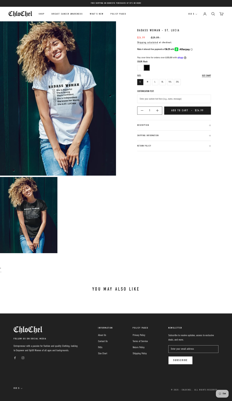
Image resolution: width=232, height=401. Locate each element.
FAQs (100, 347)
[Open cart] (221, 14)
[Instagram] (23, 358)
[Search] (213, 14)
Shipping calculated (147, 42)
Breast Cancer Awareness (67, 14)
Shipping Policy (140, 353)
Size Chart (102, 353)
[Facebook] (15, 358)
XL (163, 82)
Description (143, 125)
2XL (177, 82)
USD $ (191, 14)
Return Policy (144, 146)
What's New (96, 14)
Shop (41, 14)
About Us (102, 335)
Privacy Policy (139, 335)
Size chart (206, 76)
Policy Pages (118, 14)
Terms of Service (140, 341)
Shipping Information (148, 136)
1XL (170, 82)
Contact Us (103, 341)
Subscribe (180, 360)
